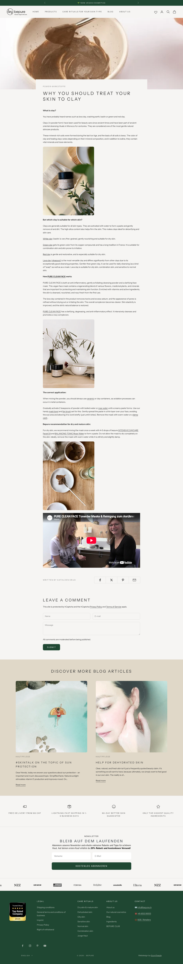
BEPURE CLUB (113, 926)
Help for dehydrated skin (119, 762)
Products (51, 12)
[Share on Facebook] (100, 580)
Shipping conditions (45, 907)
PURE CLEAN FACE (56, 276)
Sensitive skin (83, 921)
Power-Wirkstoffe (54, 86)
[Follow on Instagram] (30, 945)
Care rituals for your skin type (82, 12)
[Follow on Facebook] (22, 945)
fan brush (66, 411)
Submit (51, 647)
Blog (111, 12)
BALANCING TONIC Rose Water (69, 433)
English (25, 956)
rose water (103, 408)
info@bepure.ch (145, 907)
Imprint (40, 920)
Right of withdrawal (45, 929)
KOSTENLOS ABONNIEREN (91, 866)
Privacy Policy (96, 606)
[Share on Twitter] (111, 580)
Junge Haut (82, 935)
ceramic (90, 398)
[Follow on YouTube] (44, 945)
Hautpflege (23, 757)
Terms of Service (113, 606)
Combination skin (85, 931)
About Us (124, 12)
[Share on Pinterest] (123, 580)
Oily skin (81, 917)
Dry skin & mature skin (87, 907)
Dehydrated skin (84, 912)
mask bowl (53, 411)
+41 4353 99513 (144, 913)
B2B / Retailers (144, 919)
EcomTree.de (156, 955)
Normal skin (82, 926)
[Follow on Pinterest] (37, 945)
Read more (21, 784)
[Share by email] (134, 580)
